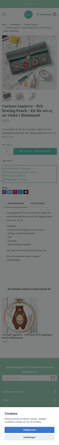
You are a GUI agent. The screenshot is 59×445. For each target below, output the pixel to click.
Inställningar (29, 437)
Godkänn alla (29, 430)
